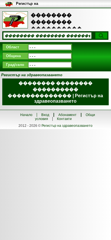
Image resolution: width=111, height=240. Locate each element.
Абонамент (67, 115)
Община (13, 56)
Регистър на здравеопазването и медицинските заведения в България (41, 3)
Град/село (15, 65)
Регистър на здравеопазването (67, 126)
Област (12, 47)
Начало (26, 115)
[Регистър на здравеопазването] (15, 19)
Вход (45, 115)
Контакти (64, 119)
